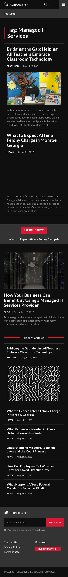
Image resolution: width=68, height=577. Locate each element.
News (10, 152)
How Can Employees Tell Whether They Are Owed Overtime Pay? (30, 468)
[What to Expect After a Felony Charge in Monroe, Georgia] (34, 174)
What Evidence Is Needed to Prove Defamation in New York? (31, 431)
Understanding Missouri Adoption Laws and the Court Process (31, 449)
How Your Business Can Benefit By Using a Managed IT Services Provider (34, 300)
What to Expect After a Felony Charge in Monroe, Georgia (32, 140)
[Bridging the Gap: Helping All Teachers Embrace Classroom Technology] (34, 88)
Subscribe (55, 522)
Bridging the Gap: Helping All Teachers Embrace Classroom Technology (32, 54)
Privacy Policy (38, 530)
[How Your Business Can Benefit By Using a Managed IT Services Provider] (34, 270)
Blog (7, 312)
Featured (13, 66)
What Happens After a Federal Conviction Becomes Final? (28, 486)
